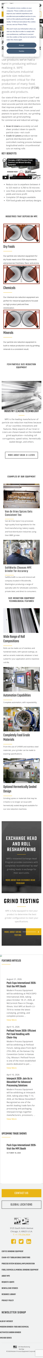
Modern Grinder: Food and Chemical (14, 1327)
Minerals (8, 333)
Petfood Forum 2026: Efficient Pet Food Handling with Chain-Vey (21, 1034)
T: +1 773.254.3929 (21, 1234)
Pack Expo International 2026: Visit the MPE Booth (21, 985)
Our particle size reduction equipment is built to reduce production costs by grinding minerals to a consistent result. (21, 345)
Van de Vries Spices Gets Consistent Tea (18, 513)
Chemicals (9, 288)
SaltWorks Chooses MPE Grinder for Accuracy (18, 569)
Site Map (21, 1349)
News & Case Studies (10, 1288)
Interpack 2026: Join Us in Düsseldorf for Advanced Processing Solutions (19, 1082)
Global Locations (22, 1204)
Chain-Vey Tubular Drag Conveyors (16, 1257)
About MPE (6, 1276)
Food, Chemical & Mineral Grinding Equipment (20, 1270)
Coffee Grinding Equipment (12, 1251)
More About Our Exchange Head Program (20, 882)
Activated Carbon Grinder (10, 1332)
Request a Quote (8, 1282)
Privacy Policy (8, 1300)
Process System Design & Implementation (18, 1263)
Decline (21, 51)
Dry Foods (9, 247)
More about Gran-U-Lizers (21, 455)
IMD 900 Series (6, 1338)
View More (12, 1020)
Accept (21, 45)
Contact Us (21, 1193)
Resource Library (9, 1294)
